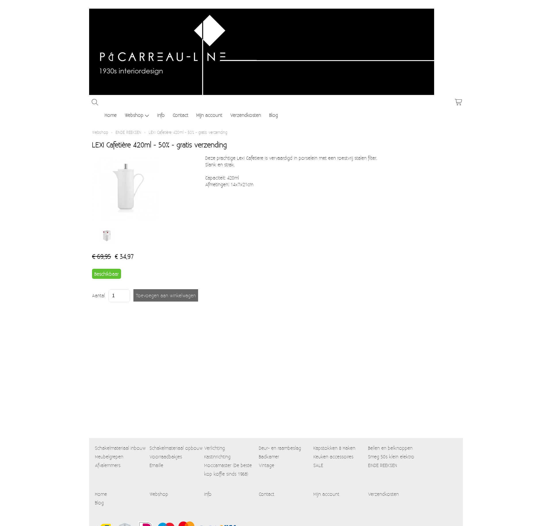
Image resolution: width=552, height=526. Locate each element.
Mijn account (209, 115)
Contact (180, 115)
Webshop (134, 115)
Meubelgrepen (109, 456)
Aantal (98, 295)
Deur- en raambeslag (280, 448)
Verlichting (214, 448)
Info (161, 115)
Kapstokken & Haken (334, 448)
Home (111, 115)
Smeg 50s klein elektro (391, 456)
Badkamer (269, 456)
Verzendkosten (245, 115)
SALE (318, 465)
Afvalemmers (107, 465)
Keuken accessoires (333, 456)
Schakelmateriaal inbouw (120, 448)
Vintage (266, 465)
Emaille (156, 465)
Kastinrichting (217, 456)
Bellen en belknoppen (390, 448)
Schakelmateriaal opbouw (176, 448)
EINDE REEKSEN (128, 132)
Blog (273, 115)
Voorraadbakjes (166, 456)
